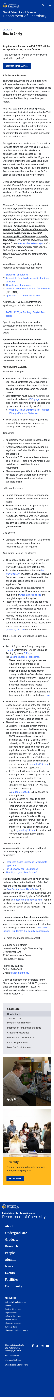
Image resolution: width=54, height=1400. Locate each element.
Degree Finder (10, 1312)
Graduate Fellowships (18, 1032)
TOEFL (9, 649)
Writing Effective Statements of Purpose (29, 409)
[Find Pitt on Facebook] (33, 1346)
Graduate (8, 29)
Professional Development (20, 1037)
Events (10, 1273)
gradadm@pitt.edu (15, 629)
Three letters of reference (18, 284)
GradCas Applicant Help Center (22, 889)
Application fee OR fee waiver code (23, 295)
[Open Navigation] (50, 5)
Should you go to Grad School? (21, 872)
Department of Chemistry (24, 14)
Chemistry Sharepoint (13, 1323)
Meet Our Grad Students (19, 1047)
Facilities (11, 1280)
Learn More (15, 1178)
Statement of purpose (17, 274)
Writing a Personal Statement (23, 413)
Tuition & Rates (11, 1327)
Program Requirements (19, 1022)
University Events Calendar (15, 1302)
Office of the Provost (13, 1316)
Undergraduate (16, 1233)
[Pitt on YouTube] (47, 1346)
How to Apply (14, 1013)
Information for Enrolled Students (24, 1027)
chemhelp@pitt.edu (13, 1360)
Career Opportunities (17, 1042)
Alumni (10, 1260)
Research (11, 1246)
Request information (17, 66)
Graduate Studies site (30, 594)
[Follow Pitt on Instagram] (42, 1346)
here (48, 695)
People (10, 1253)
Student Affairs (11, 1320)
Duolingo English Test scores (24, 656)
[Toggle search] (43, 5)
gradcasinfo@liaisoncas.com (27, 899)
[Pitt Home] (27, 7)
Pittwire (8, 1305)
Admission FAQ (15, 1018)
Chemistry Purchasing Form (16, 1330)
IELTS (26, 653)
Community (13, 1286)
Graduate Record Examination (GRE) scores (28, 288)
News (9, 1266)
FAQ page (34, 399)
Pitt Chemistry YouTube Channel (22, 868)
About (9, 1226)
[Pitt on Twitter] (37, 1346)
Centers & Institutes (13, 1309)
